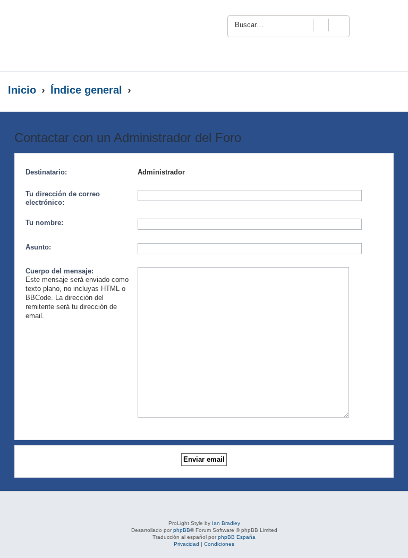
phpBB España (237, 537)
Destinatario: (46, 172)
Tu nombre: (44, 223)
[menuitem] (385, 24)
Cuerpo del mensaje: (60, 271)
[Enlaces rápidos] (378, 90)
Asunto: (38, 247)
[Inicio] (103, 35)
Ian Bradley (226, 523)
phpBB (181, 530)
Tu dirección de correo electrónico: (63, 198)
